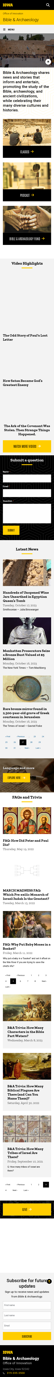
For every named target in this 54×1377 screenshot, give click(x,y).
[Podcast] (27, 175)
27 (24, 743)
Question (7, 501)
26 (16, 742)
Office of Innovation (13, 13)
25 (7, 742)
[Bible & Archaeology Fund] (27, 219)
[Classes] (27, 132)
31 (16, 748)
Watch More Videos (24, 446)
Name (6, 472)
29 (41, 742)
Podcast (25, 195)
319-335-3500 (15, 1373)
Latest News (27, 549)
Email (5, 486)
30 (7, 748)
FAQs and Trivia (27, 797)
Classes (24, 151)
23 (36, 736)
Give (24, 1209)
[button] (48, 5)
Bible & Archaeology (21, 20)
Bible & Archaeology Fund (24, 238)
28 (32, 742)
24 (44, 736)
